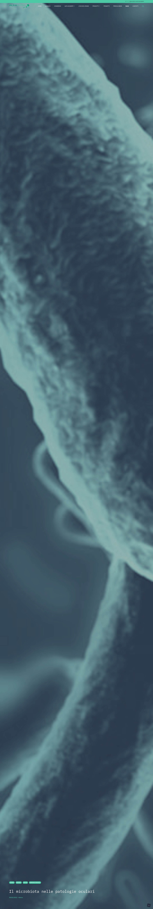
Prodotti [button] (96, 6)
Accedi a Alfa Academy (137, 1)
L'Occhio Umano (83, 6)
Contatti (135, 6)
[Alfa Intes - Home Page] (19, 6)
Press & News (117, 6)
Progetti (107, 6)
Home (40, 6)
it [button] (126, 1)
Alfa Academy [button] (69, 6)
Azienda (47, 6)
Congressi (57, 6)
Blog (127, 6)
